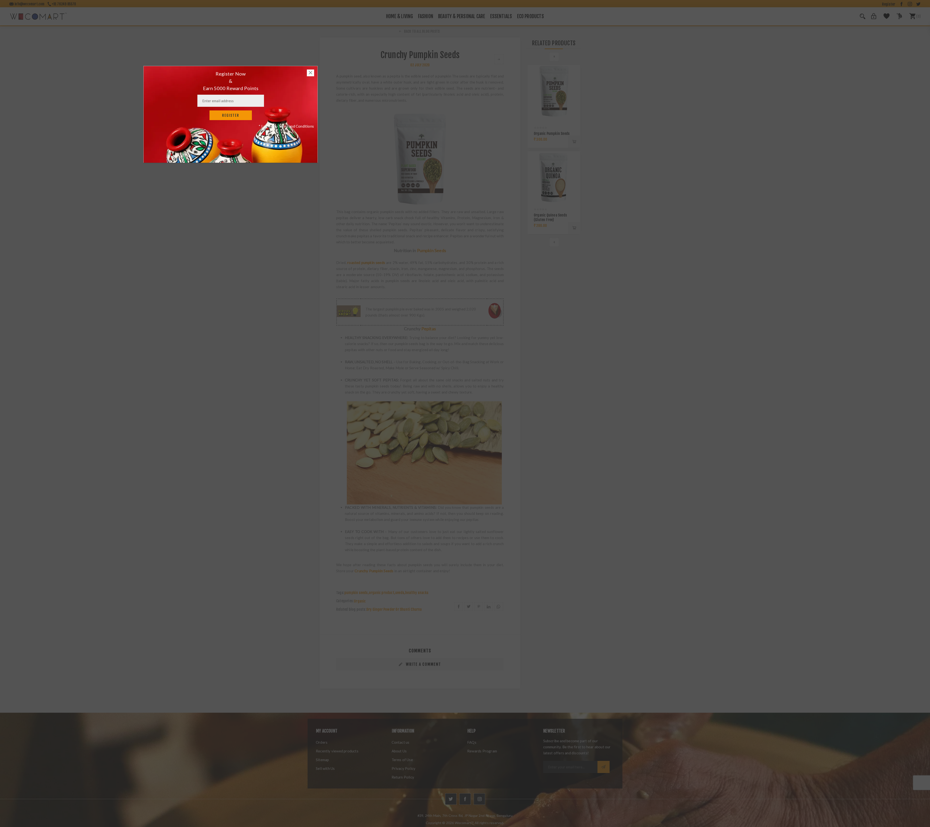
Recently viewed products (337, 751)
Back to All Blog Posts (422, 31)
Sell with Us (325, 768)
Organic (360, 601)
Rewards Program (482, 751)
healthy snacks (416, 592)
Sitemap (322, 759)
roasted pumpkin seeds (366, 262)
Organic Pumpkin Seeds (552, 133)
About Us (399, 751)
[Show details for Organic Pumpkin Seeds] (554, 91)
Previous (554, 56)
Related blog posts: (351, 609)
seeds (399, 592)
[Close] (310, 73)
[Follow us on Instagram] (479, 799)
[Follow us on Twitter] (451, 799)
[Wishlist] (883, 17)
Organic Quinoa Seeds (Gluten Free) (550, 217)
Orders (321, 742)
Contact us (401, 742)
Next (554, 242)
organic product (381, 592)
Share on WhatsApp (498, 606)
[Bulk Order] (896, 17)
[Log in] (871, 17)
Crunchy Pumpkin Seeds (374, 571)
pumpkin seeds (356, 592)
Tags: (340, 592)
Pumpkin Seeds (431, 250)
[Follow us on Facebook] (465, 799)
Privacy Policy (404, 768)
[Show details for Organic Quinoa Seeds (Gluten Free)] (554, 177)
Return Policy (403, 777)
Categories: (345, 601)
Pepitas (428, 328)
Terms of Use (402, 759)
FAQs (471, 742)
